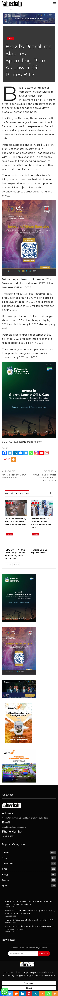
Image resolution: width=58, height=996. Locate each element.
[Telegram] (25, 453)
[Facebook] (4, 453)
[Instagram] (36, 453)
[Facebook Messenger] (20, 453)
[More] (13, 459)
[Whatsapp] (31, 453)
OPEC (4, 869)
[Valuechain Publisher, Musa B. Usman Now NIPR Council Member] (16, 508)
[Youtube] (41, 453)
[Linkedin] (15, 453)
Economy (6, 880)
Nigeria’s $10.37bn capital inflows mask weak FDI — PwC (29, 920)
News (10, 38)
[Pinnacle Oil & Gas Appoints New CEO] (42, 539)
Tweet (6, 459)
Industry (5, 852)
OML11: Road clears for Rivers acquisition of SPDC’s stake (44, 477)
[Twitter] (10, 453)
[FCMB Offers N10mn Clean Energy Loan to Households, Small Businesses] (16, 539)
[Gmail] (46, 453)
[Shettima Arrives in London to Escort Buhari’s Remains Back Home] (42, 508)
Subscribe (43, 953)
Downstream (7, 863)
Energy (5, 874)
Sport (4, 885)
